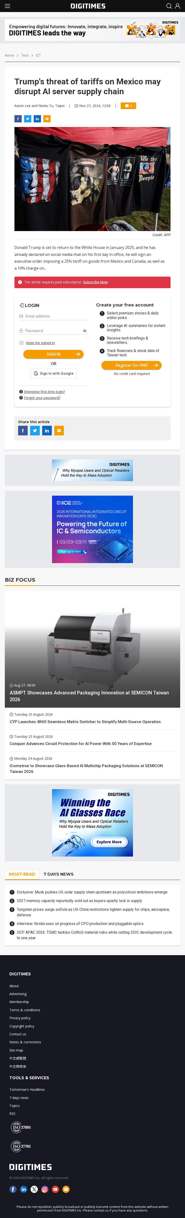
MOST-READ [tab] (22, 874)
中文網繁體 (17, 1058)
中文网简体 (17, 1066)
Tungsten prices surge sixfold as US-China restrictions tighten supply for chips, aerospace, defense (93, 912)
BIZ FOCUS (20, 580)
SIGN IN (53, 354)
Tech (25, 55)
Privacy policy (19, 1018)
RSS (12, 1113)
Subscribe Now (95, 282)
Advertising (17, 994)
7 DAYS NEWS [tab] (58, 874)
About (14, 986)
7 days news (19, 1097)
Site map (16, 1050)
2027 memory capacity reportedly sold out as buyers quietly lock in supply (79, 901)
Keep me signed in (40, 342)
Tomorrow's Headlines (27, 1089)
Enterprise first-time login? (44, 391)
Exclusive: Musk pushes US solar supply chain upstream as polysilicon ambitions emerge (92, 892)
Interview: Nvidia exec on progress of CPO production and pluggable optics (80, 923)
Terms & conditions (24, 1010)
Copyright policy (21, 1026)
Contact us (17, 1034)
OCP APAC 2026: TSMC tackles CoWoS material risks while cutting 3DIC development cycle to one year (94, 935)
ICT (38, 55)
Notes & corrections (25, 1042)
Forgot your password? (42, 397)
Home (9, 55)
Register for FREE (132, 365)
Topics (14, 1105)
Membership (19, 1001)
